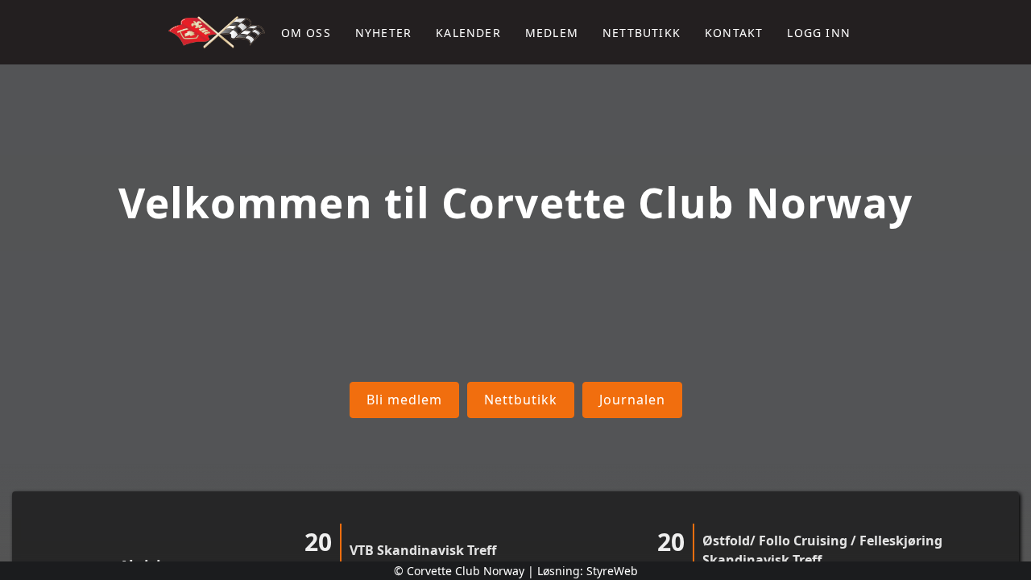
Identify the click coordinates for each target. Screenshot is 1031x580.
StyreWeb (612, 570)
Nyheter (383, 32)
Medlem (551, 32)
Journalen (632, 399)
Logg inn (819, 32)
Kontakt (734, 32)
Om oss (306, 32)
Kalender (468, 32)
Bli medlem (404, 399)
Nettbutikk (641, 32)
